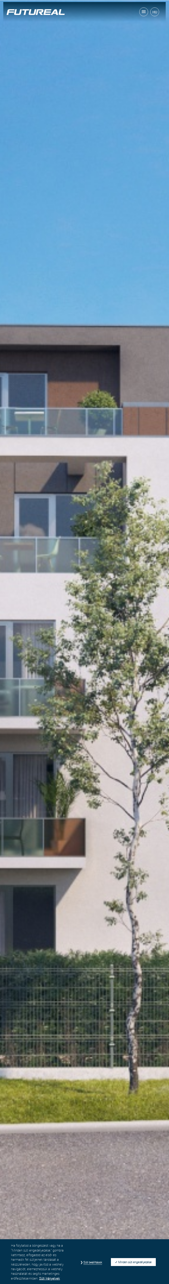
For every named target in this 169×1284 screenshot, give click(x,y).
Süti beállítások (92, 1262)
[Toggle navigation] (143, 11)
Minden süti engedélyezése (135, 1262)
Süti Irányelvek (49, 1278)
